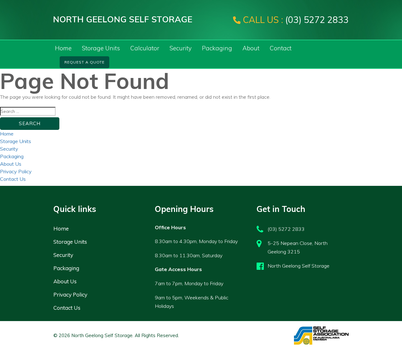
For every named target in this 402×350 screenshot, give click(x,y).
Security (181, 48)
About (250, 48)
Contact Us (13, 179)
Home (63, 48)
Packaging (217, 48)
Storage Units (101, 48)
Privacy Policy (16, 171)
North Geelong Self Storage (298, 266)
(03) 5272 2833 (296, 19)
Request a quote (84, 62)
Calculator (144, 48)
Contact (280, 48)
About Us (10, 164)
